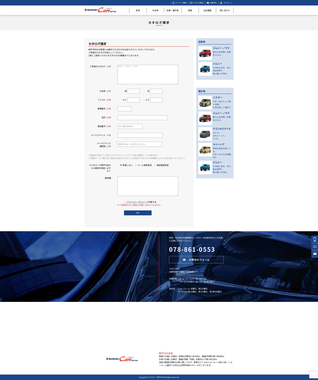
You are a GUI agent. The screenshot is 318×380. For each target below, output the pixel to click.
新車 (138, 10)
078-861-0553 (192, 249)
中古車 (155, 10)
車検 (190, 10)
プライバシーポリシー (136, 201)
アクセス (226, 2)
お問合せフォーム (199, 259)
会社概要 (207, 10)
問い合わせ (225, 10)
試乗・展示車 (173, 10)
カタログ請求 (198, 2)
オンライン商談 (180, 2)
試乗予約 (213, 2)
